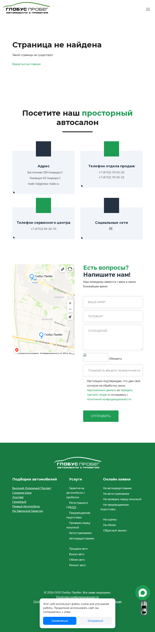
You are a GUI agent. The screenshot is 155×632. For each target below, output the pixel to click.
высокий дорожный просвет (31, 488)
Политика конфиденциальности (77, 597)
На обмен (109, 525)
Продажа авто (78, 548)
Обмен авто (77, 559)
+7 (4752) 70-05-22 (111, 177)
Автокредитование (81, 538)
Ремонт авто (77, 565)
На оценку (110, 519)
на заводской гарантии (27, 511)
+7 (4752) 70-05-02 (111, 172)
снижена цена (21, 492)
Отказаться (95, 620)
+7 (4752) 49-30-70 (43, 229)
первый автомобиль (26, 506)
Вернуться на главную (26, 64)
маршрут (56, 172)
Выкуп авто (76, 554)
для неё (17, 497)
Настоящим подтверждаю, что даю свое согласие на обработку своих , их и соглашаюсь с (113, 390)
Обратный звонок (115, 530)
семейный (19, 502)
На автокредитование (117, 488)
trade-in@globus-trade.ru (43, 183)
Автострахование (80, 533)
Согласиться (60, 620)
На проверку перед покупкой (122, 499)
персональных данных (101, 390)
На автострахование (116, 493)
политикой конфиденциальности (109, 399)
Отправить (101, 416)
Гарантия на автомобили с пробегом (75, 493)
